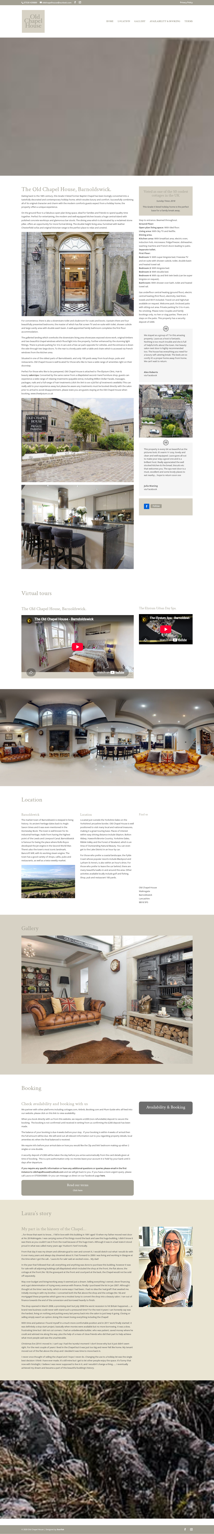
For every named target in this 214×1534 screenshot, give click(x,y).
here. (102, 1175)
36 (155, 1057)
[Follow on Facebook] (146, 506)
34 (149, 1057)
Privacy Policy (186, 3)
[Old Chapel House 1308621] (107, 1063)
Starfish (60, 1529)
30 (138, 1057)
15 (95, 1057)
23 (118, 1057)
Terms (188, 21)
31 (141, 1057)
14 (92, 1057)
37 (158, 1057)
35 (152, 1057)
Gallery (139, 21)
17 (101, 1057)
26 (127, 1057)
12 (87, 1057)
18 (104, 1057)
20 (110, 1057)
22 (115, 1057)
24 (121, 1057)
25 (124, 1057)
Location (124, 21)
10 (81, 1057)
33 (146, 1057)
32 (144, 1057)
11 (84, 1057)
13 (90, 1057)
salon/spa (33, 375)
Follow (156, 506)
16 (98, 1057)
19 (107, 1057)
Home (110, 21)
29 (135, 1057)
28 (132, 1057)
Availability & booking (165, 21)
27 (129, 1057)
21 (112, 1057)
